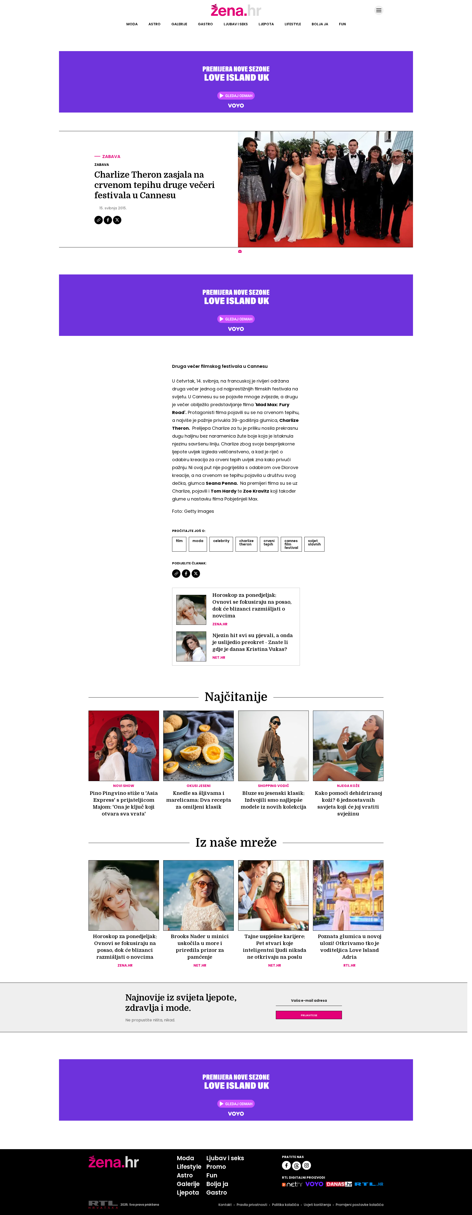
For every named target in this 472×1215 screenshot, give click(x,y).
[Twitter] (117, 223)
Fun (342, 24)
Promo (216, 1167)
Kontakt (225, 1204)
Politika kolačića (285, 1204)
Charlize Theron (246, 542)
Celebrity (221, 540)
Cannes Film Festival (291, 544)
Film (179, 540)
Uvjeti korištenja (317, 1204)
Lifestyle (293, 24)
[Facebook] (108, 223)
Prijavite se (309, 1015)
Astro (154, 24)
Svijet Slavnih (314, 542)
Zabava (111, 156)
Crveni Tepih (269, 542)
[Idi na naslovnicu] (236, 15)
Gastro (205, 24)
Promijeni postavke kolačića (360, 1204)
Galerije (179, 24)
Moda (132, 24)
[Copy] (98, 223)
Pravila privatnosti (252, 1204)
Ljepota (266, 24)
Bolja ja (320, 24)
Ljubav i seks (236, 24)
